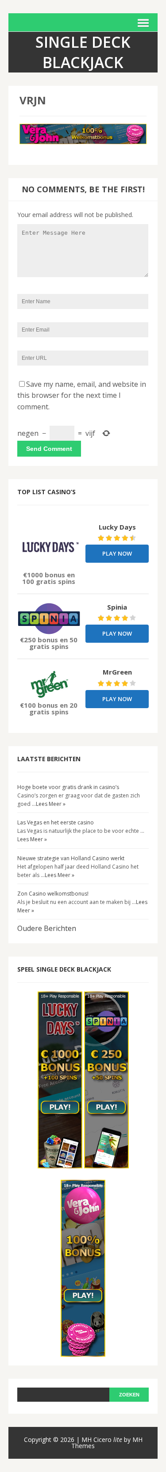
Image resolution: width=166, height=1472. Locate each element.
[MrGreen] (49, 683)
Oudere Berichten (46, 928)
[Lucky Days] (49, 546)
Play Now (117, 553)
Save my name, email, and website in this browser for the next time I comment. (81, 395)
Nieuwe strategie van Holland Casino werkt (70, 858)
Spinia (117, 607)
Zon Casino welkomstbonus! (53, 893)
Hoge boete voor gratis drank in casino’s (68, 787)
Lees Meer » (51, 804)
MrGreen (117, 671)
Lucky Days (117, 526)
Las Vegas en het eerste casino (55, 822)
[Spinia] (49, 619)
